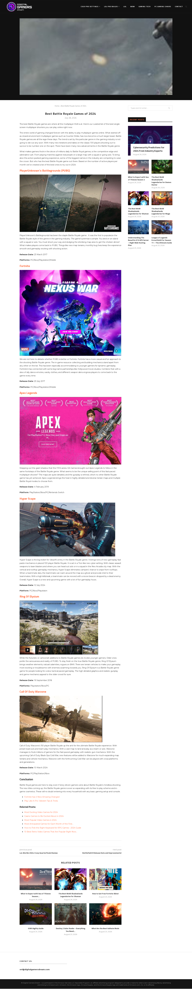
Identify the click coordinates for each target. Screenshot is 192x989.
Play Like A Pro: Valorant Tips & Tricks (41, 801)
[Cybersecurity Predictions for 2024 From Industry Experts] (150, 141)
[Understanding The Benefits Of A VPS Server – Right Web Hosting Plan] (138, 227)
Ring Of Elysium (29, 596)
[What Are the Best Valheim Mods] (105, 914)
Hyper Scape (28, 498)
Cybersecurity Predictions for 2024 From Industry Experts (148, 149)
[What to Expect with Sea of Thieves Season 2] (36, 879)
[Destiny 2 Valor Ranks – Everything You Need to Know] (70, 914)
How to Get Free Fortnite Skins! (105, 893)
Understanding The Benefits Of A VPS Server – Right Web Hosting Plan (138, 241)
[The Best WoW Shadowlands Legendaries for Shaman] (70, 879)
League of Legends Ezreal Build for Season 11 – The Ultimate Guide (162, 240)
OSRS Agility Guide (35, 928)
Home (57, 106)
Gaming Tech (145, 6)
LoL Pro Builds (111, 6)
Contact (179, 6)
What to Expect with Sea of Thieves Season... (36, 895)
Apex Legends (28, 393)
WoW (132, 6)
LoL (124, 6)
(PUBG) (45, 170)
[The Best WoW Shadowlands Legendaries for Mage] (162, 198)
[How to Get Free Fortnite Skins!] (105, 879)
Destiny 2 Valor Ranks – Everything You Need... (70, 929)
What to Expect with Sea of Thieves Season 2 (138, 178)
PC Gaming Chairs (163, 6)
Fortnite (25, 266)
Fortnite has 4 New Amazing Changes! (42, 797)
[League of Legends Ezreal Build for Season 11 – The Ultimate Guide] (162, 227)
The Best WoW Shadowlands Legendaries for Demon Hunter (161, 181)
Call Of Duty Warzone (33, 691)
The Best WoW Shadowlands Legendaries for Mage (161, 211)
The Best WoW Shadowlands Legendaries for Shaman (71, 895)
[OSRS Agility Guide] (36, 914)
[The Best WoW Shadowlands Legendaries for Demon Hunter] (162, 167)
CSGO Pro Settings (89, 6)
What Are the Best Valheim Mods (105, 928)
